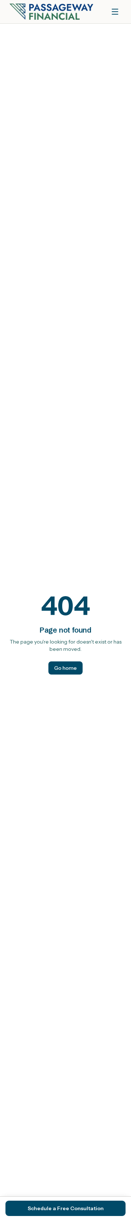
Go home (65, 668)
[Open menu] (115, 11)
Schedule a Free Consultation (66, 1208)
